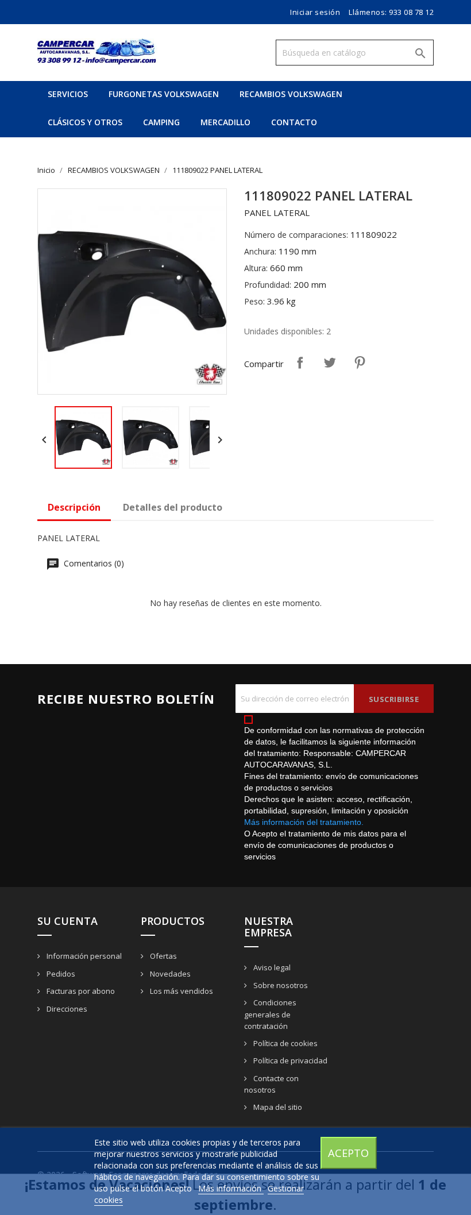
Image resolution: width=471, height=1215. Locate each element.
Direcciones (66, 1009)
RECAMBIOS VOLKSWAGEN (291, 93)
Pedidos (60, 974)
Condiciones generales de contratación (270, 1014)
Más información (231, 1188)
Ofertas (162, 956)
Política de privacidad (289, 1060)
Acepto (348, 1152)
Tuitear (329, 362)
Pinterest (359, 362)
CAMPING (161, 122)
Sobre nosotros (280, 985)
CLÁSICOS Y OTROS (85, 122)
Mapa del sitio (277, 1107)
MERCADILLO (225, 122)
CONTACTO (294, 122)
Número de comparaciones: (296, 234)
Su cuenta (67, 921)
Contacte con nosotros (271, 1084)
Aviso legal (271, 967)
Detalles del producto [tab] (172, 507)
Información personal (83, 956)
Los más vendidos (180, 991)
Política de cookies (285, 1043)
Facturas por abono (80, 991)
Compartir (299, 362)
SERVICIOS (68, 93)
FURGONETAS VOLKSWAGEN (164, 93)
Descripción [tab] (74, 507)
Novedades (169, 974)
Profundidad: (267, 284)
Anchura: (260, 251)
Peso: (254, 301)
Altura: (256, 268)
